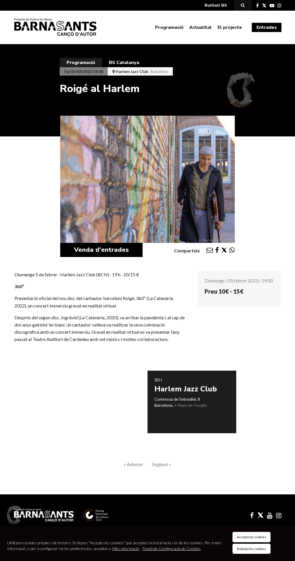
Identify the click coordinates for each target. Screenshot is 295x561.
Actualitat (200, 27)
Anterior (133, 464)
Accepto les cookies (251, 537)
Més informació (125, 548)
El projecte (230, 27)
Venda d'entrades (101, 249)
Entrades (266, 27)
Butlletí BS (216, 5)
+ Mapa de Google (190, 405)
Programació (169, 27)
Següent (161, 464)
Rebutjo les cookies (251, 549)
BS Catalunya (124, 62)
